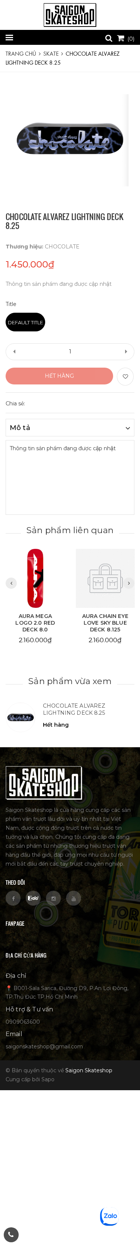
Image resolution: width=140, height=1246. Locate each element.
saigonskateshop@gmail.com (44, 1046)
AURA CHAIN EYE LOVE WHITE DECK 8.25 (105, 623)
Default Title (25, 322)
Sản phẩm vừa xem (70, 681)
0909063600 (23, 1021)
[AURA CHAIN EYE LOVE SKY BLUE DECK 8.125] (35, 578)
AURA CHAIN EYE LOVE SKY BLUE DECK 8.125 (35, 623)
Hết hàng (59, 375)
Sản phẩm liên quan (70, 530)
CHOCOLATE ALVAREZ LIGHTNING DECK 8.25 (74, 709)
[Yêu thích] (125, 377)
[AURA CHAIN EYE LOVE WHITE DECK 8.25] (105, 578)
